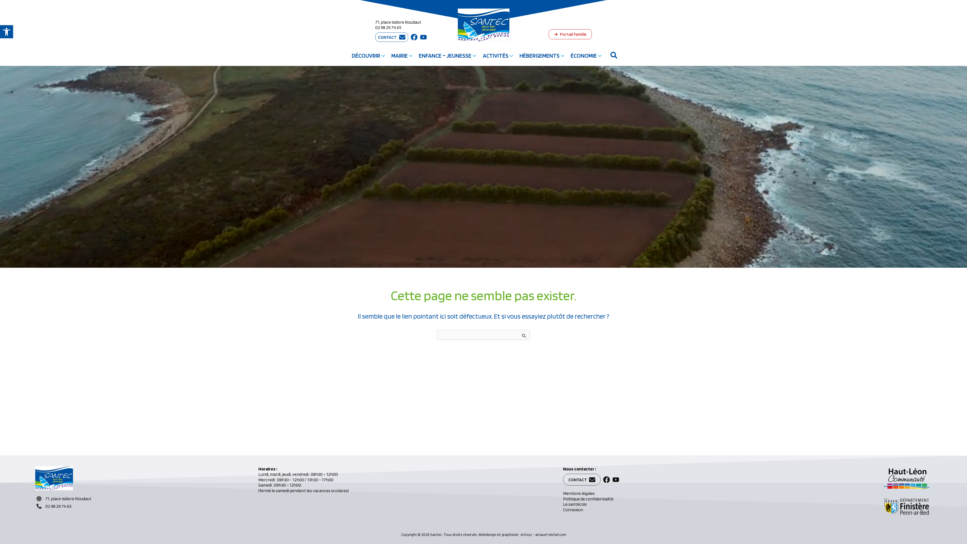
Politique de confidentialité (588, 498)
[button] (6, 31)
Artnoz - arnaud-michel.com (543, 534)
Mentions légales (579, 493)
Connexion (573, 509)
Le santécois (575, 504)
